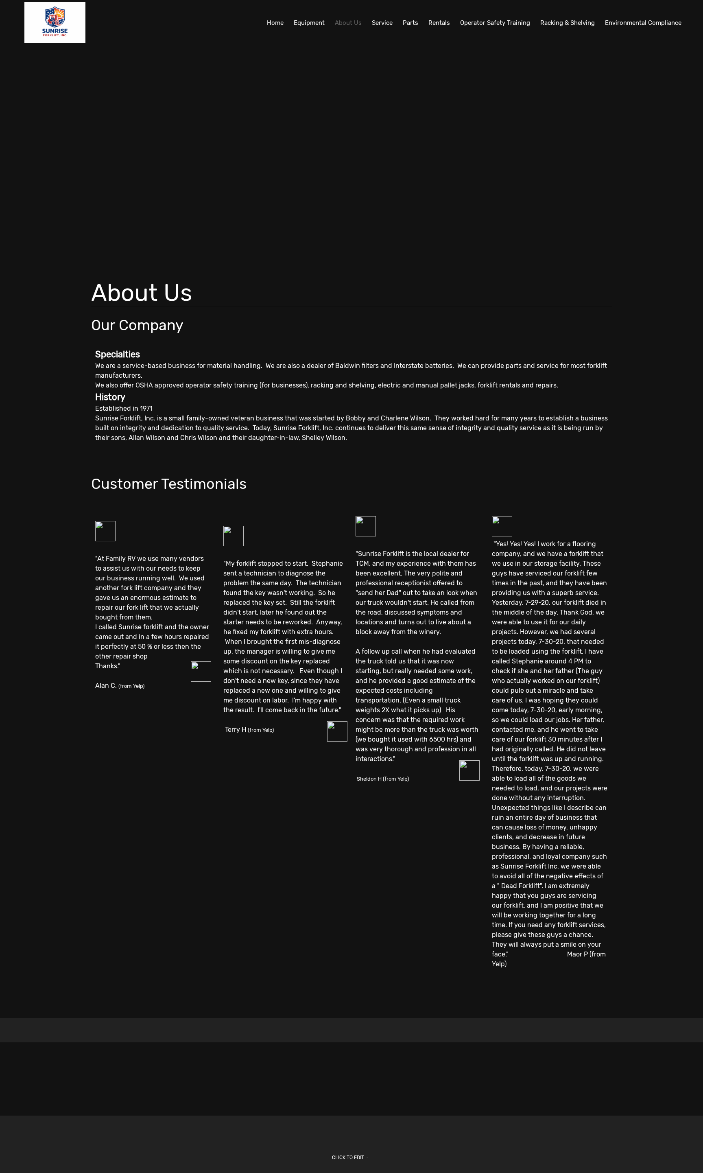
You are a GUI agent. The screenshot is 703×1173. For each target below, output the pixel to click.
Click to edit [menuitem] (348, 1157)
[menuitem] (275, 22)
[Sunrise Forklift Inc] (54, 22)
